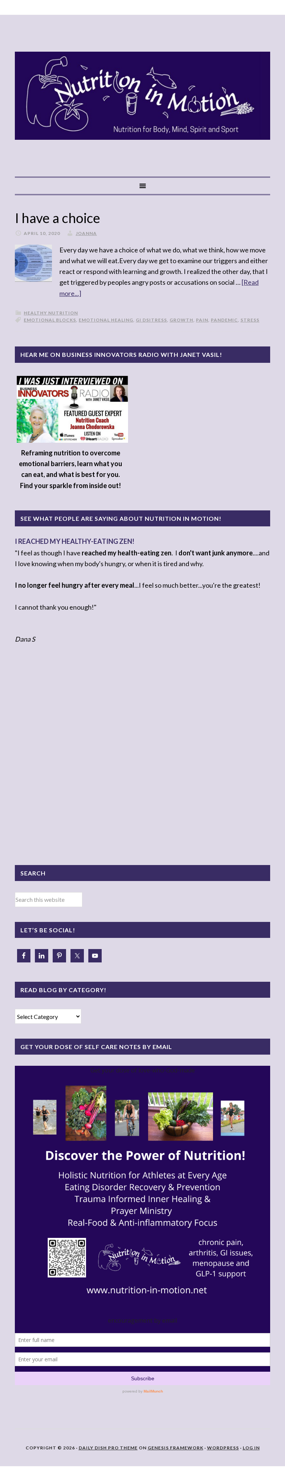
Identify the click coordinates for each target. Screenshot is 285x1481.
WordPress (223, 1448)
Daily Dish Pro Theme (108, 1448)
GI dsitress (151, 320)
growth (181, 320)
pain (202, 320)
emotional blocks (50, 320)
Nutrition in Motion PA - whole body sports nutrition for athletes (142, 96)
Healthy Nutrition (51, 313)
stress (249, 320)
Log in (251, 1448)
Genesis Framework (175, 1448)
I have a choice (57, 218)
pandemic (224, 320)
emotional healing (106, 320)
